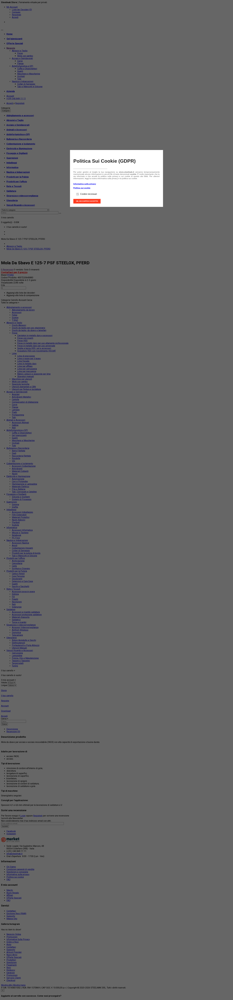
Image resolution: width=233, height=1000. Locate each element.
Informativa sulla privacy (84, 184)
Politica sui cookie (81, 188)
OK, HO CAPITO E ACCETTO (87, 201)
